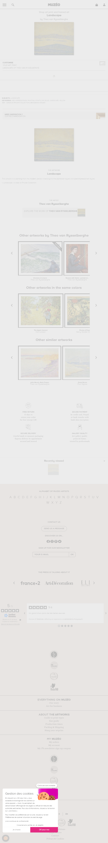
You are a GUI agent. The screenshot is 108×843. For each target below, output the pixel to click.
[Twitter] (60, 542)
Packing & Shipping (54, 727)
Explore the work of (50, 211)
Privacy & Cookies (55, 839)
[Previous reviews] (24, 613)
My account (54, 745)
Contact (55, 835)
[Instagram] (52, 542)
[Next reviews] (106, 613)
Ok (72, 554)
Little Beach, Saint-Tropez (39, 383)
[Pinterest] (56, 542)
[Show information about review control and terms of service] (20, 620)
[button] (5, 838)
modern (33, 179)
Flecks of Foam (85, 331)
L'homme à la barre (40, 279)
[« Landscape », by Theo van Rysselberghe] (53, 469)
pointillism (61, 179)
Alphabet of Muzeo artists (54, 491)
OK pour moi (44, 830)
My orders (54, 742)
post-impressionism (81, 179)
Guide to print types (54, 718)
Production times (54, 724)
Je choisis (16, 830)
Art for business (54, 706)
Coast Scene (82, 383)
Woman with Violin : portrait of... (77, 279)
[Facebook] (48, 542)
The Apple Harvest (41, 331)
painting (19, 179)
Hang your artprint (54, 730)
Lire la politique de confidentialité (16, 821)
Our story (54, 703)
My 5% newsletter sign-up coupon (54, 748)
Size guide (54, 721)
